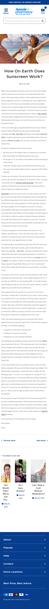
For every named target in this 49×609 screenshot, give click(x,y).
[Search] (42, 20)
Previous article (9, 441)
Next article (41, 441)
